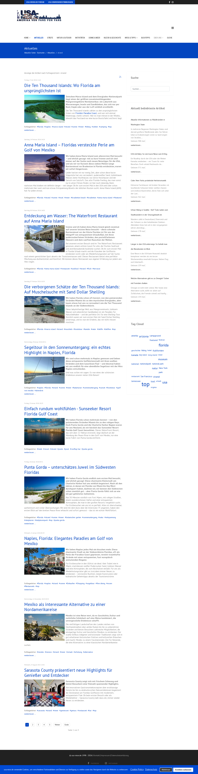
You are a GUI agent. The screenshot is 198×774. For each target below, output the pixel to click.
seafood (75, 268)
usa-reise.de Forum (35, 2)
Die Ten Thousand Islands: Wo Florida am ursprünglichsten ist (62, 87)
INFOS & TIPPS (130, 38)
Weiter (57, 724)
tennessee (135, 381)
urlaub (70, 652)
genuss (74, 710)
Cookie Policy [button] (137, 769)
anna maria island (105, 197)
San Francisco (146, 376)
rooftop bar (76, 449)
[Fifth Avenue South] (44, 561)
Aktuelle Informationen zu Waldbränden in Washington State (148, 122)
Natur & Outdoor (64, 38)
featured (117, 197)
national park (158, 363)
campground (155, 335)
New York (163, 368)
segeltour (91, 583)
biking (88, 126)
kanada (134, 355)
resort (46, 449)
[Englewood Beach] (44, 490)
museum (162, 359)
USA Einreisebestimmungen (60, 2)
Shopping (81, 583)
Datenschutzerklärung (120, 755)
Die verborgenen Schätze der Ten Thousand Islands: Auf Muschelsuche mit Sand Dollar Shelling (71, 289)
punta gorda (88, 449)
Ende (67, 724)
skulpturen (29, 520)
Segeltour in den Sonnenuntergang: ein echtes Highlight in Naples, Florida (67, 349)
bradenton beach (79, 197)
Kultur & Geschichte (112, 38)
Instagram (112, 763)
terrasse (97, 268)
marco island (58, 126)
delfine (108, 329)
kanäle (87, 329)
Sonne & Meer (94, 38)
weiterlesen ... (30, 130)
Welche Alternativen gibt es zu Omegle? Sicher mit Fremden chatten (150, 280)
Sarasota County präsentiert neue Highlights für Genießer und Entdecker (68, 672)
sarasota (41, 710)
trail (153, 381)
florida (40, 126)
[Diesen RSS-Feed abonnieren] (120, 77)
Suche (169, 38)
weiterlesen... (136, 145)
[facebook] (169, 2)
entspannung (111, 517)
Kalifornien (158, 350)
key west (143, 355)
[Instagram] (173, 2)
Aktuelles (38, 38)
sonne (74, 126)
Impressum (105, 755)
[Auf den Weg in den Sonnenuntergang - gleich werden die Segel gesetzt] (44, 370)
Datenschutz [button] (151, 769)
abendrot (39, 390)
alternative (88, 652)
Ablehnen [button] (165, 770)
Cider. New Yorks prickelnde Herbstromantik (148, 180)
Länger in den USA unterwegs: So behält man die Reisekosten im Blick (149, 246)
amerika (134, 335)
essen (109, 583)
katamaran (78, 387)
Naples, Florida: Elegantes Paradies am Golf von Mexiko (68, 540)
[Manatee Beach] (44, 167)
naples (48, 126)
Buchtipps (145, 38)
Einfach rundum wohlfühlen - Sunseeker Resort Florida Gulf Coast (67, 411)
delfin (100, 329)
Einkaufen (71, 583)
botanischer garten (73, 517)
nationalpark (145, 363)
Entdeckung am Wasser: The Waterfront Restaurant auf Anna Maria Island (70, 218)
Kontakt (96, 755)
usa (164, 382)
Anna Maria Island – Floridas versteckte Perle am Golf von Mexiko (69, 147)
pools (60, 449)
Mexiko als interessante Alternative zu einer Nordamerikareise (64, 606)
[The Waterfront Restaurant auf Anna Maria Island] (44, 238)
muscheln (68, 329)
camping (103, 126)
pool (67, 449)
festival (162, 340)
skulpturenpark (42, 520)
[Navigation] (172, 28)
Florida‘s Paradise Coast (86, 113)
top (110, 126)
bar (90, 710)
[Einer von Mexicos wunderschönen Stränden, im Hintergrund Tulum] (44, 627)
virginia (154, 387)
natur (94, 329)
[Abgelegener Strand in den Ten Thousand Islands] (44, 109)
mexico (49, 652)
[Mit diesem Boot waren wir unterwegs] (44, 309)
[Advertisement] (124, 13)
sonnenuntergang (91, 387)
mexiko (41, 652)
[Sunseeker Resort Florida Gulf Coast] (44, 431)
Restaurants (29, 586)
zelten (95, 126)
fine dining (101, 583)
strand (67, 126)
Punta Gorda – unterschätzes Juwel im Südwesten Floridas (70, 469)
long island (152, 355)
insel (61, 197)
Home (26, 38)
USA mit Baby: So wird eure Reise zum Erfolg (149, 154)
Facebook (95, 763)
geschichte (135, 350)
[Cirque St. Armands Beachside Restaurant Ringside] (44, 693)
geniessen (64, 710)
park (161, 372)
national (135, 363)
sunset (102, 387)
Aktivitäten (80, 38)
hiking (143, 350)
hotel (40, 449)
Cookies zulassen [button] (183, 770)
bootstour (78, 329)
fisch (89, 268)
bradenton (92, 197)
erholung (78, 652)
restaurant (66, 268)
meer (81, 126)
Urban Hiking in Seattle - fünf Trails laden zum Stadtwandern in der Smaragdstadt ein (149, 212)
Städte (50, 38)
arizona (144, 336)
